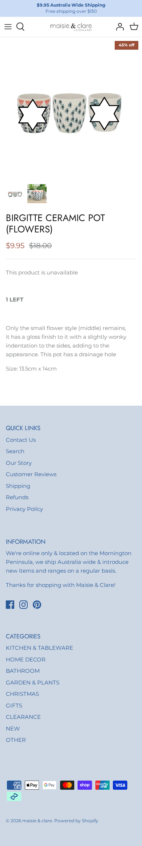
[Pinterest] (37, 604)
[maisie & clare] (71, 26)
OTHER (16, 739)
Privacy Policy (24, 508)
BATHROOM (23, 670)
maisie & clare (37, 820)
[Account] (118, 27)
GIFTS (14, 705)
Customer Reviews (31, 474)
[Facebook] (10, 604)
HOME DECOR (26, 659)
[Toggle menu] (8, 27)
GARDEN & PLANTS (32, 682)
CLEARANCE (23, 716)
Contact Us (21, 439)
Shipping (18, 485)
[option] (71, 108)
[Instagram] (23, 604)
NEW (13, 728)
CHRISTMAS (22, 693)
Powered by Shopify (76, 820)
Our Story (19, 462)
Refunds (17, 497)
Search (15, 451)
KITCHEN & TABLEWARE (39, 647)
